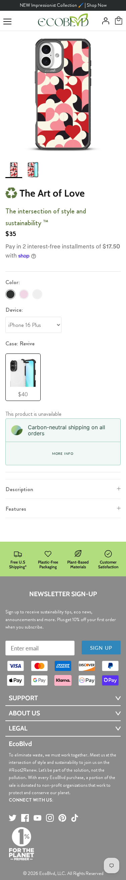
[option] (63, 94)
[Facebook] (25, 818)
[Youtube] (37, 818)
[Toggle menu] (7, 21)
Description (19, 489)
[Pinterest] (62, 818)
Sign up (101, 648)
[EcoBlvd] (63, 20)
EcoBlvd (47, 873)
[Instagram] (50, 818)
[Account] (103, 20)
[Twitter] (12, 818)
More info (63, 453)
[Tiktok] (75, 818)
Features (15, 509)
